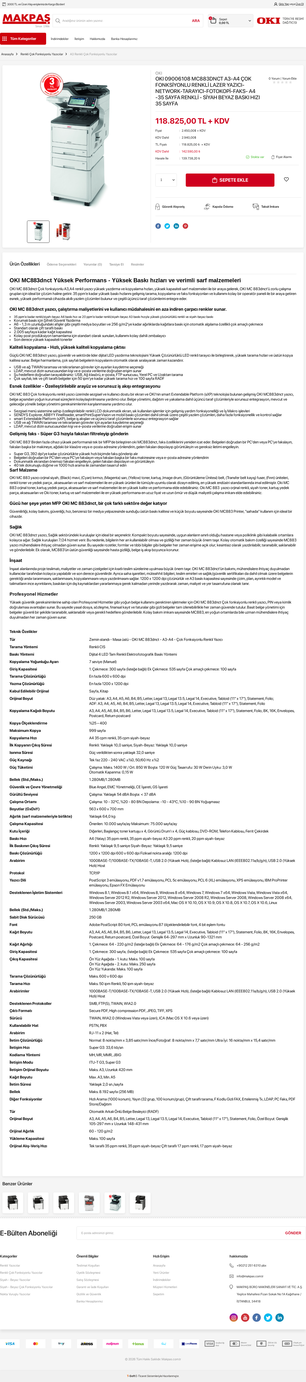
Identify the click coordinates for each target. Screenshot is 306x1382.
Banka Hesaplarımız (124, 39)
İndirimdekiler (60, 39)
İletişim (79, 39)
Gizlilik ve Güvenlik (88, 1294)
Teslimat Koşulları (88, 1265)
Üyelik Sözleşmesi (88, 1272)
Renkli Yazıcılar (10, 1265)
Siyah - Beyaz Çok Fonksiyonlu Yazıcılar (26, 1287)
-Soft (131, 1376)
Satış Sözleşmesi (87, 1280)
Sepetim (158, 1294)
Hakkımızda (97, 39)
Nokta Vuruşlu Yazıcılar (15, 1294)
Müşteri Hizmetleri (165, 1287)
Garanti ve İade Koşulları (92, 1287)
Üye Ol (300, 4)
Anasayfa (159, 1265)
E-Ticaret (141, 1376)
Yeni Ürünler (161, 1272)
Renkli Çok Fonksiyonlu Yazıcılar (21, 1272)
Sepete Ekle (233, 180)
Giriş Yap (284, 4)
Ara (196, 21)
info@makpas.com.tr (250, 1276)
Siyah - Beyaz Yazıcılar (15, 1280)
